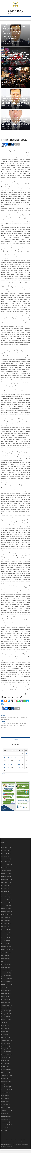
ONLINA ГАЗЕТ (22, 1139)
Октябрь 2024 (5, 911)
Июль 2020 (4, 1060)
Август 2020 (4, 1057)
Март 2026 (4, 862)
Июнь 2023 (4, 958)
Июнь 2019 (4, 1098)
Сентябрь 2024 (5, 914)
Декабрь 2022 (5, 976)
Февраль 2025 (5, 900)
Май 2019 (4, 1101)
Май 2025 (4, 891)
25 (8, 767)
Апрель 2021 (5, 1034)
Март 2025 (4, 897)
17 (5, 764)
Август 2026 (4, 847)
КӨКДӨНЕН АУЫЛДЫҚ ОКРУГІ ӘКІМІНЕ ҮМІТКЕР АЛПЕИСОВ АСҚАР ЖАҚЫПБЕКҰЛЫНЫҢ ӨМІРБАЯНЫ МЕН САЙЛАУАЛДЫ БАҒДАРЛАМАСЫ (14, 31)
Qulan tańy (15, 11)
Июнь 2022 (4, 993)
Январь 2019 (5, 1113)
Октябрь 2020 (5, 1052)
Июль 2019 (4, 1095)
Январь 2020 (5, 1078)
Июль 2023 (4, 955)
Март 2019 (4, 1107)
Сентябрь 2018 (5, 1125)
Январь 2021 (5, 1043)
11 (8, 760)
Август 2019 (4, 1092)
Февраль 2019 (5, 1110)
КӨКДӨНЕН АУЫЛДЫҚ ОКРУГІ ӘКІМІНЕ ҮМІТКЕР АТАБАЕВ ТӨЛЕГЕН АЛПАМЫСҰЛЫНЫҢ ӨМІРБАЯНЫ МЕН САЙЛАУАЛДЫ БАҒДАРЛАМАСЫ (15, 121)
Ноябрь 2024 (5, 908)
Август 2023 (4, 952)
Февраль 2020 (5, 1075)
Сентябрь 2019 (5, 1090)
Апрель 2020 (5, 1069)
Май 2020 (4, 1066)
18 (8, 764)
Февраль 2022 (5, 1005)
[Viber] (21, 701)
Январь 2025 (5, 902)
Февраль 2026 (5, 865)
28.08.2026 (20, 41)
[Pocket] (15, 701)
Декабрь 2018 (5, 1116)
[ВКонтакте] (2, 701)
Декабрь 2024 (5, 905)
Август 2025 (4, 882)
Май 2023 (4, 961)
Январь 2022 (5, 1008)
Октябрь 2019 (5, 1087)
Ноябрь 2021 (5, 1014)
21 (19, 764)
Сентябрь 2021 (5, 1019)
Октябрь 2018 (5, 1122)
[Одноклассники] (5, 701)
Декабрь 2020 (5, 1046)
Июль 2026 (4, 850)
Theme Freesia (18, 1144)
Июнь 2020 (4, 1063)
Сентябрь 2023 (5, 949)
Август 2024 (4, 917)
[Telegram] (2, 704)
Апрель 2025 (5, 894)
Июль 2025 (4, 885)
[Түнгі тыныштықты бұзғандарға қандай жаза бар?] (15, 77)
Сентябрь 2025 (5, 879)
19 (12, 764)
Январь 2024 (5, 938)
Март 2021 (4, 1037)
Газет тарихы (13, 1139)
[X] (12, 701)
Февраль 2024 (5, 935)
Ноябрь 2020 (5, 1049)
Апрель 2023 (5, 964)
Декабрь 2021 (5, 1011)
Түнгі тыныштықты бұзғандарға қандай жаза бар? (14, 81)
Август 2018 (4, 1128)
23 (26, 764)
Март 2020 (4, 1072)
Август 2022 (4, 987)
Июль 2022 (4, 990)
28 (19, 767)
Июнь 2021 (4, 1028)
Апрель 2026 (5, 859)
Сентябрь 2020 (5, 1054)
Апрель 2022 (5, 999)
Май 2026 (4, 856)
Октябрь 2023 (5, 946)
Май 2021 (4, 1031)
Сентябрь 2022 (5, 984)
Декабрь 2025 (5, 870)
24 (5, 767)
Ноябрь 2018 (5, 1119)
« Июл (3, 773)
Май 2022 (4, 996)
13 (15, 760)
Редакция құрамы (20, 1140)
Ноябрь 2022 (5, 978)
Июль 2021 (4, 1025)
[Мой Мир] (9, 701)
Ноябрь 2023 (5, 943)
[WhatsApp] (24, 701)
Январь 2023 (5, 973)
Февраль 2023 (5, 970)
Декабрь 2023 (5, 940)
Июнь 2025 (4, 888)
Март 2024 (4, 932)
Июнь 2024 (4, 923)
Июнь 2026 (4, 853)
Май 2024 (4, 926)
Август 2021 (4, 1022)
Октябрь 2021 (5, 1016)
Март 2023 (4, 967)
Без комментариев (9, 43)
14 (19, 760)
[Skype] (27, 701)
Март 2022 (4, 1002)
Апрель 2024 (5, 929)
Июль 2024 (4, 920)
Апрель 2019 (5, 1104)
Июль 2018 (4, 1130)
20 (15, 764)
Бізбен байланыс (10, 1141)
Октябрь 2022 (5, 981)
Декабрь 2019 (5, 1081)
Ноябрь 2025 (5, 873)
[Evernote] (18, 701)
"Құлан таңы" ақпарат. (10, 41)
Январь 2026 (5, 867)
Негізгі (6, 1139)
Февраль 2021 (5, 1040)
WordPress (24, 1144)
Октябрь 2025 (5, 876)
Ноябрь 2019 (5, 1084)
